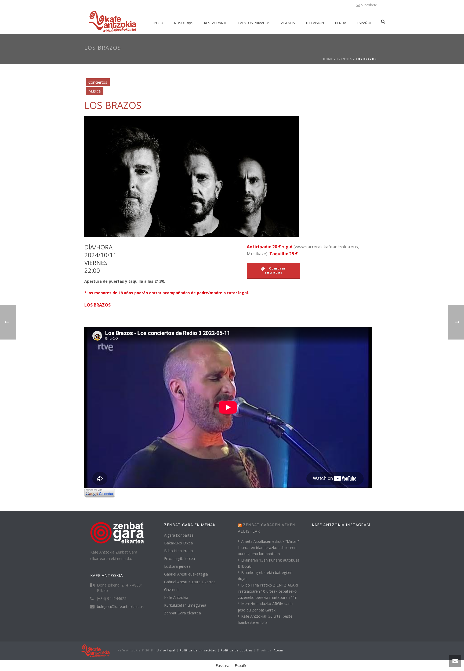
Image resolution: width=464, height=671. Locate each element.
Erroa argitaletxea (179, 558)
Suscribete (369, 5)
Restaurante (215, 22)
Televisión (315, 22)
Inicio (158, 22)
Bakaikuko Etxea (178, 543)
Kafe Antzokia (176, 597)
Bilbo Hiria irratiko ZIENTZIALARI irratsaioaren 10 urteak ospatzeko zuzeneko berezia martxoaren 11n (268, 591)
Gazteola (172, 589)
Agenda (288, 22)
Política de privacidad (198, 650)
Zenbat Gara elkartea (182, 613)
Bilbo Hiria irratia (178, 550)
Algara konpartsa (179, 535)
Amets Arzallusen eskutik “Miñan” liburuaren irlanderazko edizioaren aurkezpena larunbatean (268, 547)
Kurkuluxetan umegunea (185, 605)
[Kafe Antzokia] (95, 650)
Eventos (344, 59)
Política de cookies (237, 650)
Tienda (340, 22)
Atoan (278, 650)
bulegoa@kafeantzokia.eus (120, 606)
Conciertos (97, 82)
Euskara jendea (177, 566)
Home (328, 59)
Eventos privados (254, 22)
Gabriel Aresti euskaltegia (186, 574)
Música (94, 91)
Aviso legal (166, 650)
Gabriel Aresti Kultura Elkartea (190, 582)
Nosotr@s (183, 22)
